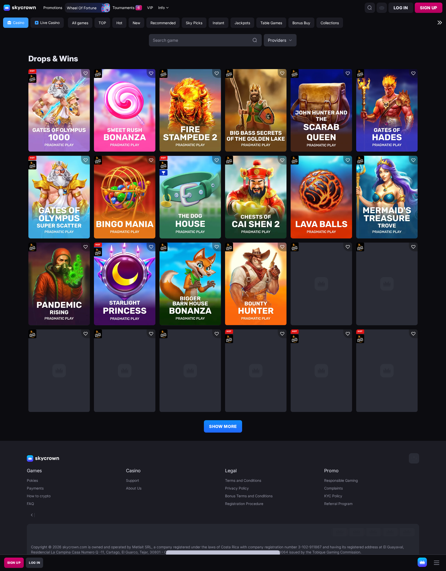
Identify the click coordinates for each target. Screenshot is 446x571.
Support (132, 480)
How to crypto (39, 496)
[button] (280, 40)
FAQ (30, 503)
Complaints (333, 488)
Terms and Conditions (243, 480)
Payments (35, 488)
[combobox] (163, 8)
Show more (223, 426)
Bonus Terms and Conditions (249, 496)
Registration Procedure (244, 503)
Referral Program (338, 503)
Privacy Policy (237, 488)
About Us (133, 488)
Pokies (32, 480)
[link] (339, 532)
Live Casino (50, 22)
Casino (18, 22)
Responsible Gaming (341, 480)
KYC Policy (333, 496)
